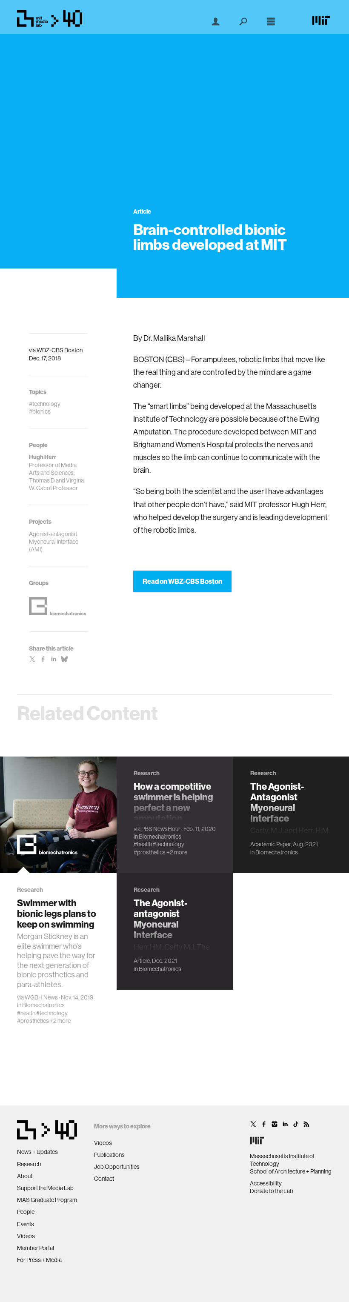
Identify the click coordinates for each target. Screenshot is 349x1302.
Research (29, 1164)
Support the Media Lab (45, 1188)
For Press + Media (39, 1260)
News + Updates (37, 1152)
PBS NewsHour (160, 829)
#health (26, 1013)
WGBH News (41, 997)
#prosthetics (33, 1021)
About (24, 1176)
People (25, 1212)
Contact (104, 1178)
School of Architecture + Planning (291, 1171)
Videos (26, 1236)
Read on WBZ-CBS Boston (182, 581)
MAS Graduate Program (47, 1200)
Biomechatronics (43, 1005)
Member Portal (35, 1248)
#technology (52, 1013)
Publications (109, 1155)
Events (25, 1224)
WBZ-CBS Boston (60, 350)
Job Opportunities (117, 1167)
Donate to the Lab (271, 1191)
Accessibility (266, 1183)
